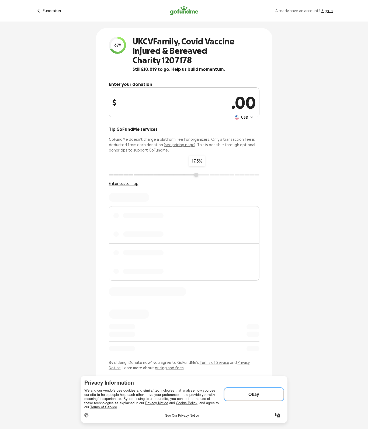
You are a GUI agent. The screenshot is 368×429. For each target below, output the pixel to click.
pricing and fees (169, 368)
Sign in (327, 11)
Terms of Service (214, 362)
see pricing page (179, 145)
